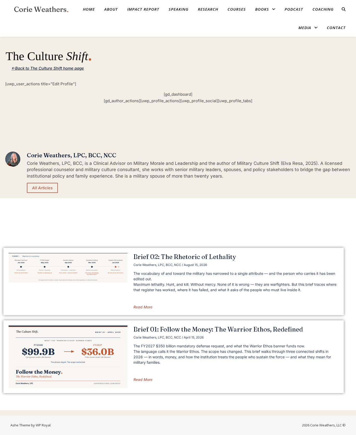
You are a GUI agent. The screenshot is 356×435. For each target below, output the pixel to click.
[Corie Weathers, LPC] (39, 9)
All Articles (42, 187)
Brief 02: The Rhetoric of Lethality (184, 257)
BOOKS (262, 9)
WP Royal (43, 425)
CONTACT (336, 27)
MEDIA (304, 27)
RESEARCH (208, 9)
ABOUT (111, 9)
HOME (89, 9)
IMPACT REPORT (143, 9)
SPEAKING (178, 9)
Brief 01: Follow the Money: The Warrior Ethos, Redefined (218, 329)
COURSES (237, 9)
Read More (142, 307)
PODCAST (294, 9)
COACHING (323, 9)
